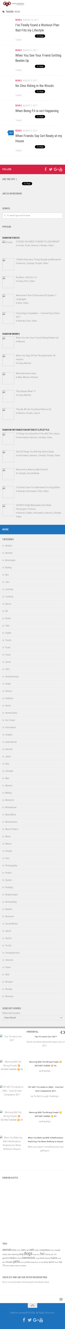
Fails (7, 625)
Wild (7, 974)
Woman (8, 989)
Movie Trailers (11, 829)
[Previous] (60, 1032)
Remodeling (11, 901)
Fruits (7, 647)
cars (23, 1249)
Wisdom (9, 981)
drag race (36, 1254)
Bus (7, 574)
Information (10, 727)
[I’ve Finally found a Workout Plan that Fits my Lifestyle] (8, 23)
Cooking (9, 596)
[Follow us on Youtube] (61, 169)
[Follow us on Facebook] (45, 169)
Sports (8, 938)
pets (16, 1261)
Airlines (8, 545)
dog (21, 1254)
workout (23, 1266)
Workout (9, 996)
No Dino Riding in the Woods (34, 86)
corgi (52, 1250)
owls (4, 1262)
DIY (6, 611)
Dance (8, 603)
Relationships (11, 894)
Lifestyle (9, 771)
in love (19, 1258)
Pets (7, 858)
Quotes (8, 880)
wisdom (12, 1266)
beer (14, 1250)
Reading (9, 887)
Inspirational (11, 742)
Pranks (8, 872)
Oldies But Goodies (11, 1013)
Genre (8, 662)
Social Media (11, 923)
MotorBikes (10, 814)
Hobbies (9, 698)
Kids (7, 763)
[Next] (63, 1032)
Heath (8, 683)
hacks (12, 1257)
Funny (8, 654)
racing (40, 1262)
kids (32, 1258)
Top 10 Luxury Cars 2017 (46, 1036)
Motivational (10, 807)
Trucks (8, 945)
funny (47, 1254)
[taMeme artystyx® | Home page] (18, 4)
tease (56, 1262)
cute (9, 1254)
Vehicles (9, 960)
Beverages (10, 560)
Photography (11, 865)
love (42, 1258)
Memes (18, 20)
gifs (52, 1254)
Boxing (8, 567)
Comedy (9, 589)
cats (31, 1250)
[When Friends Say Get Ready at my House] (8, 134)
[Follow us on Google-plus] (56, 169)
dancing (15, 1254)
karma (26, 1258)
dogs (28, 1253)
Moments (9, 800)
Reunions (9, 916)
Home (8, 705)
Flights (8, 632)
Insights (8, 734)
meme (53, 1257)
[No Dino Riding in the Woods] (8, 84)
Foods (8, 640)
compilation (44, 1250)
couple (57, 1250)
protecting (34, 1262)
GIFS (7, 669)
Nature (8, 843)
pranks (27, 1262)
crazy (4, 1254)
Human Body (11, 712)
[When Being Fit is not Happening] (8, 109)
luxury (47, 1258)
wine (7, 1266)
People (8, 851)
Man (7, 778)
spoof (51, 1262)
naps (59, 1258)
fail (42, 1254)
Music (8, 836)
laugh (38, 1258)
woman (17, 1266)
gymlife (5, 1258)
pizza (22, 1262)
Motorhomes (11, 821)
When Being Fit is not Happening (37, 111)
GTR (55, 1254)
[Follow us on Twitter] (51, 169)
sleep (45, 1262)
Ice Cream (10, 720)
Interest (8, 749)
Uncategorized (12, 952)
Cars (7, 582)
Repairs (8, 909)
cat (27, 1250)
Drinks (8, 618)
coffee (37, 1250)
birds (19, 1250)
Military (8, 792)
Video (8, 967)
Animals (9, 553)
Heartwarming (11, 676)
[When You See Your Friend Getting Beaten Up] (8, 54)
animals (7, 1250)
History (8, 691)
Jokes (8, 756)
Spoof (8, 931)
